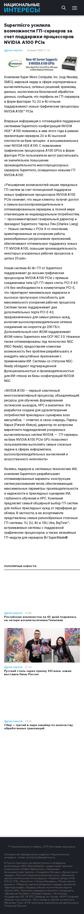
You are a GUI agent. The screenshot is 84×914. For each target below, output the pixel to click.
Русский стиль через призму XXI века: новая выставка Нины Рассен (37, 673)
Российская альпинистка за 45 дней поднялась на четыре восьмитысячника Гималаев (40, 619)
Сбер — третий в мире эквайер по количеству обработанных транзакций (38, 727)
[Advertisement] (42, 782)
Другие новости (13, 50)
